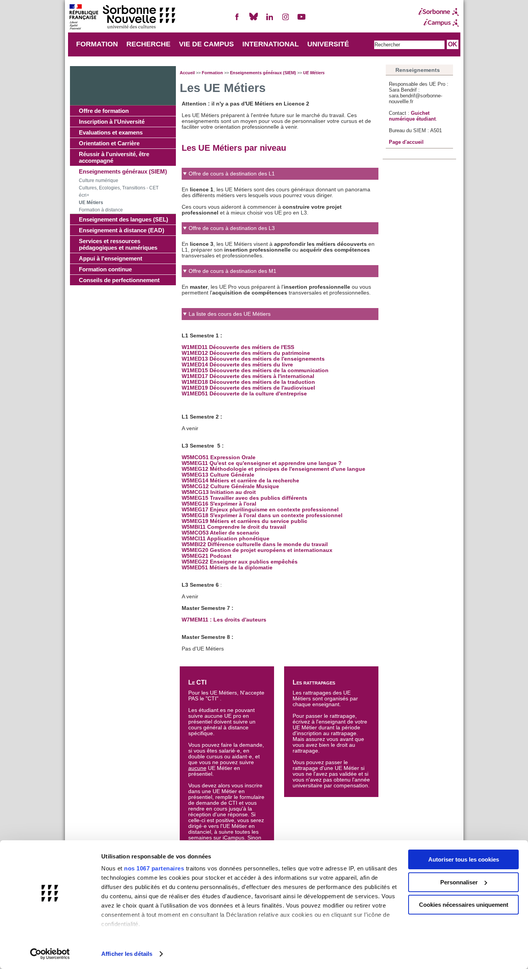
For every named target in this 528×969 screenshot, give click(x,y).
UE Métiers (91, 202)
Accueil (187, 72)
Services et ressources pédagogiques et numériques (118, 244)
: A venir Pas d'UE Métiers (273, 481)
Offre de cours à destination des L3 (232, 228)
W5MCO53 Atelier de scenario (220, 533)
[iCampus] (438, 23)
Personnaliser (459, 882)
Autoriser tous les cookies (463, 859)
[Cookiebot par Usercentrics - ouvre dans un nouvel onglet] (50, 954)
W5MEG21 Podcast (207, 556)
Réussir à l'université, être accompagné (114, 157)
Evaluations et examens (111, 132)
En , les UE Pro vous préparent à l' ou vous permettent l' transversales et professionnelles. (276, 282)
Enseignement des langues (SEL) (123, 219)
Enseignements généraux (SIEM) (123, 171)
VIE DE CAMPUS (206, 44)
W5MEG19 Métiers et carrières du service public (244, 521)
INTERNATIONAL (270, 44)
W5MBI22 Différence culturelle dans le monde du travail (255, 544)
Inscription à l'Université (112, 121)
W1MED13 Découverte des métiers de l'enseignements (253, 359)
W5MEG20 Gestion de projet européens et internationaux (257, 550)
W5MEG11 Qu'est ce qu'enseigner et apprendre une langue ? (262, 463)
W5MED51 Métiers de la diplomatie (227, 568)
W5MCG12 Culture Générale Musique (230, 486)
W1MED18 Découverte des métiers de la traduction (248, 382)
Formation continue (105, 269)
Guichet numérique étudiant (412, 116)
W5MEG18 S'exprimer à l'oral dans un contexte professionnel (262, 515)
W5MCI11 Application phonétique (226, 539)
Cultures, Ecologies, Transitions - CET (118, 188)
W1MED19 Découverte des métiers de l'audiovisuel (248, 388)
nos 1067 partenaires (154, 868)
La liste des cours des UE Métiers (230, 314)
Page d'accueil (406, 142)
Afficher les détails (126, 953)
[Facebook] (237, 20)
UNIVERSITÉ (328, 44)
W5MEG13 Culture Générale (218, 475)
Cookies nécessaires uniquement (463, 904)
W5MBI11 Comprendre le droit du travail (234, 527)
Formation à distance (101, 210)
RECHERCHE (148, 44)
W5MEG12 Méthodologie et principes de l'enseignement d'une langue (273, 469)
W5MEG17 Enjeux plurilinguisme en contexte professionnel (260, 510)
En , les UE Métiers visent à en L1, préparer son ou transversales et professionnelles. (278, 242)
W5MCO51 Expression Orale (218, 457)
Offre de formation (104, 110)
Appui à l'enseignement (110, 258)
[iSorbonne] (438, 12)
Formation (212, 72)
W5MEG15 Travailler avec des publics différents (244, 498)
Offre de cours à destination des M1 (232, 271)
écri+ (84, 195)
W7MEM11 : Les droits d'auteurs (224, 620)
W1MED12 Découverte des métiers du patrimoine (246, 353)
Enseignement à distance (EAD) (121, 230)
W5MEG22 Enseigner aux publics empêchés (240, 562)
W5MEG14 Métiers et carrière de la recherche (240, 481)
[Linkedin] (269, 20)
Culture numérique (98, 180)
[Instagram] (285, 20)
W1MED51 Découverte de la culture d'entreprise (244, 394)
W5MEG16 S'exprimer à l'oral (219, 504)
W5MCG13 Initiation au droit (219, 492)
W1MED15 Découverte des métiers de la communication (255, 370)
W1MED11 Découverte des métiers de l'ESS (238, 347)
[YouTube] (301, 20)
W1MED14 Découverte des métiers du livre (237, 365)
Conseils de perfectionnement (119, 280)
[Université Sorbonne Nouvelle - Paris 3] (122, 18)
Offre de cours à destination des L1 (232, 174)
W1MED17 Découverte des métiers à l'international (248, 376)
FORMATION (97, 44)
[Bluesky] (253, 20)
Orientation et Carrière (109, 143)
